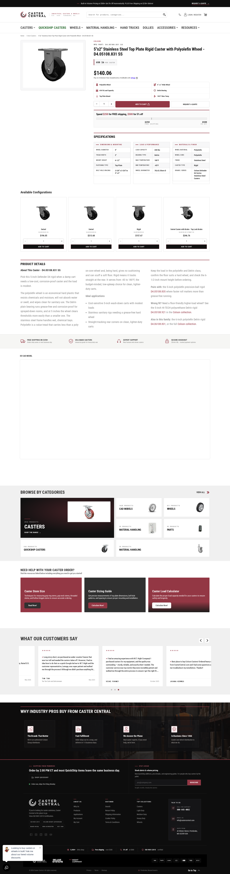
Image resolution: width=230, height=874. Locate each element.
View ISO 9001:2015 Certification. (41, 816)
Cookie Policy (110, 818)
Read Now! (32, 605)
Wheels (75, 28)
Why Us (76, 806)
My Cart (76, 822)
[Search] (164, 14)
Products (77, 810)
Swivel (43, 229)
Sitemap (104, 870)
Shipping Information (113, 814)
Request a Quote (190, 104)
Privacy (89, 870)
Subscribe (194, 782)
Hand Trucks (129, 28)
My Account (78, 818)
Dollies (148, 28)
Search (107, 806)
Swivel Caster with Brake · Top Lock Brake (186, 229)
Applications (78, 814)
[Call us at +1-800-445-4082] (179, 14)
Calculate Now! (98, 605)
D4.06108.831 (158, 324)
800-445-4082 (183, 809)
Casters (26, 28)
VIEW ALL (200, 492)
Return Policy (110, 810)
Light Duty (140, 810)
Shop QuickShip (41, 777)
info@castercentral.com (185, 820)
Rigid (139, 229)
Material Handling (100, 28)
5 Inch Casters (31, 36)
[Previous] (201, 640)
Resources (189, 28)
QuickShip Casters (52, 28)
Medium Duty (142, 814)
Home (22, 36)
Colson (97, 41)
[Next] (207, 640)
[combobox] (126, 14)
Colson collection (182, 312)
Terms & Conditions (112, 822)
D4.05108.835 (158, 291)
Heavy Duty (141, 818)
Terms (96, 870)
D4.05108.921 (158, 312)
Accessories (166, 28)
